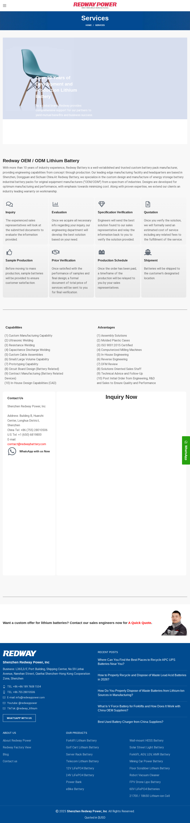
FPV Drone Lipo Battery (145, 782)
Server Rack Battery (79, 754)
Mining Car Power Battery (146, 761)
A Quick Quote (139, 623)
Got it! (173, 6)
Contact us (10, 761)
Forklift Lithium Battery (81, 740)
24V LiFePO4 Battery (80, 775)
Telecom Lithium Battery (82, 761)
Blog (6, 754)
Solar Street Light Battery (147, 747)
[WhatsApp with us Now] (12, 451)
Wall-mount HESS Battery (146, 740)
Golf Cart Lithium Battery (82, 747)
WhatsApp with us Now (34, 451)
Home (88, 25)
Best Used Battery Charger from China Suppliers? (130, 721)
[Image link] (20, 653)
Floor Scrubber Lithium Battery (150, 768)
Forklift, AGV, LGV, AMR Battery (150, 754)
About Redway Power (17, 740)
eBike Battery (75, 789)
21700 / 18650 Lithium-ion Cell (150, 796)
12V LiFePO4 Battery (80, 768)
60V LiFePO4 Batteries (145, 789)
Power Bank (74, 782)
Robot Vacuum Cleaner (144, 775)
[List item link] (47, 687)
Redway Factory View (17, 747)
